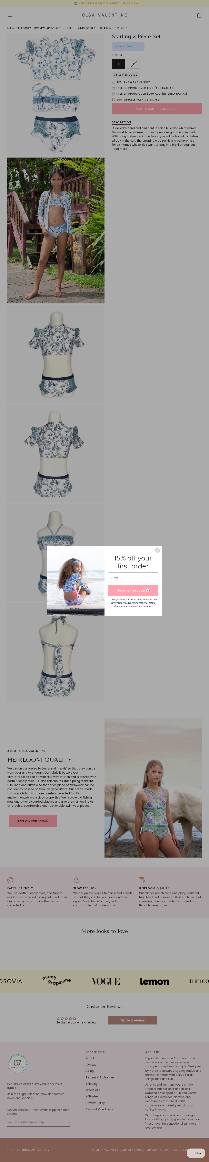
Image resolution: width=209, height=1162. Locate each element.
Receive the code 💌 (133, 590)
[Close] (157, 550)
